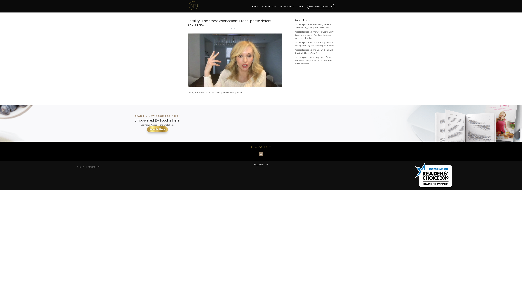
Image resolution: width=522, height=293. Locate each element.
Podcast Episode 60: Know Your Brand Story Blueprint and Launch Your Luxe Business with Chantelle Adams (313, 35)
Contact (81, 166)
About (255, 6)
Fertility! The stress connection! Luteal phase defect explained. (229, 22)
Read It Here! (157, 129)
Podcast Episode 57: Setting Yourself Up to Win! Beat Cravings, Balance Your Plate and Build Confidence (313, 60)
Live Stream (235, 29)
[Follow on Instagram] (261, 154)
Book (300, 6)
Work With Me (269, 6)
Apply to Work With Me (321, 6)
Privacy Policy (93, 166)
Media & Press (287, 6)
